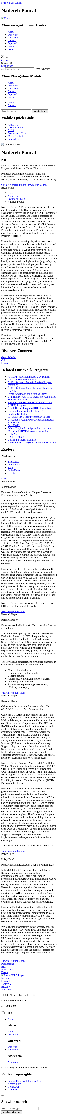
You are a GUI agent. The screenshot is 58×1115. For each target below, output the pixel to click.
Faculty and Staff (16, 199)
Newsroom (13, 37)
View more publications (13, 611)
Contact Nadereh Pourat (13, 184)
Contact (12, 40)
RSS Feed (13, 1089)
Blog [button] (3, 966)
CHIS (11, 130)
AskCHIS (13, 124)
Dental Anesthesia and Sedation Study (27, 393)
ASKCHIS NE (15, 127)
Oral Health (14, 425)
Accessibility (14, 1084)
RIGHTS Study (16, 436)
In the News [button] (7, 969)
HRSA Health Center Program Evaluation (29, 416)
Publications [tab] (14, 464)
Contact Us (13, 1086)
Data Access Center (18, 133)
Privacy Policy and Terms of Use (24, 1081)
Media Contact (15, 136)
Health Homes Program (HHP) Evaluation (29, 408)
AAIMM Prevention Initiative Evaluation (29, 376)
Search (11, 49)
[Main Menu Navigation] (2, 55)
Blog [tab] (10, 467)
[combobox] (24, 1108)
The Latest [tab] (13, 461)
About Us (13, 196)
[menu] (29, 87)
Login (11, 102)
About (11, 31)
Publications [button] (7, 963)
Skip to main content (11, 2)
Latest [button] (4, 478)
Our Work (13, 34)
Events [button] (4, 972)
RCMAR (12, 434)
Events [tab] (11, 473)
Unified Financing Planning (22, 439)
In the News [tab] (14, 470)
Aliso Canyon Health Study (22, 379)
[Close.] (2, 1095)
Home (11, 193)
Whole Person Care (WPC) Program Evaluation (32, 442)
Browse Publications (36, 184)
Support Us (13, 43)
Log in (11, 46)
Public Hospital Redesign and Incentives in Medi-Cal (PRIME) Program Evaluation (29, 429)
